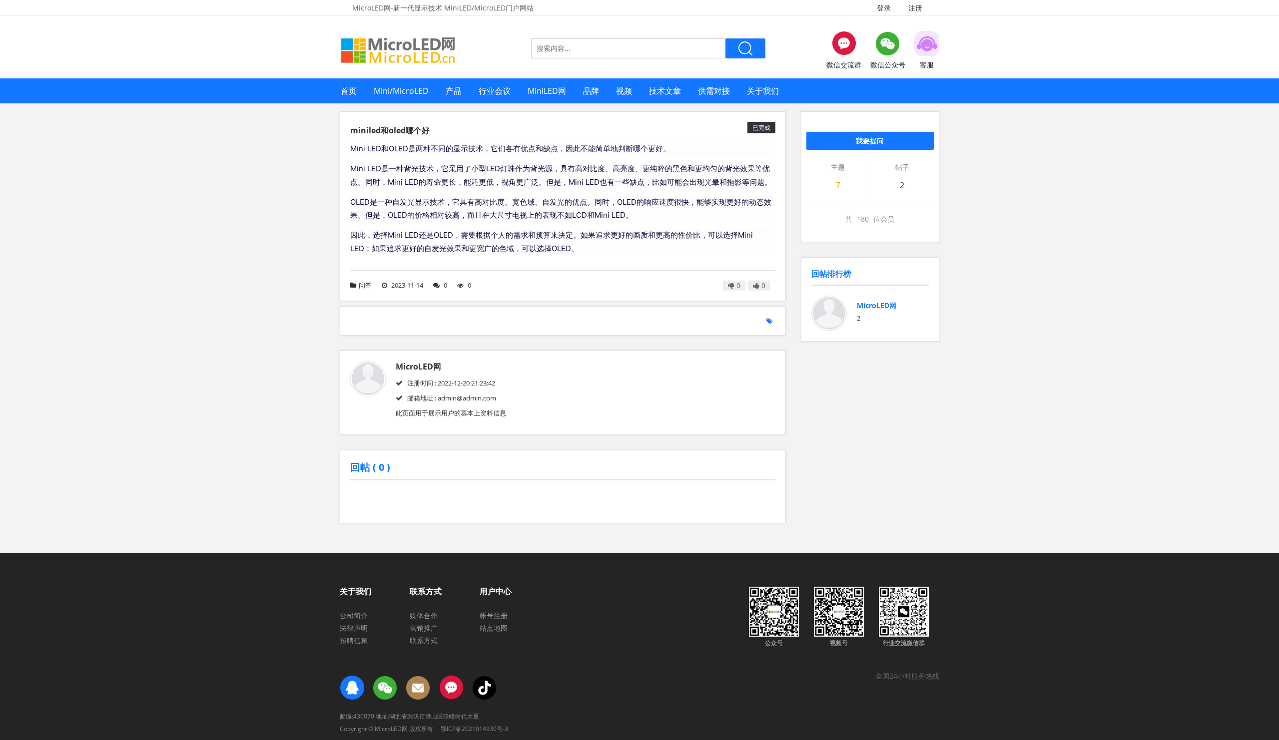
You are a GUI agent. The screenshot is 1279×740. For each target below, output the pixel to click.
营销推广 (424, 628)
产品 (454, 90)
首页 (349, 90)
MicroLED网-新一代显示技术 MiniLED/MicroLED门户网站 (443, 7)
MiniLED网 (547, 90)
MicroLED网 (876, 305)
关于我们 (763, 90)
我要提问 (870, 140)
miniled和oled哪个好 (390, 130)
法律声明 (354, 628)
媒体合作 (424, 615)
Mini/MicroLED (401, 90)
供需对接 (714, 90)
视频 (624, 90)
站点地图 (494, 628)
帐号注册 (494, 615)
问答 (365, 285)
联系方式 (424, 640)
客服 (927, 64)
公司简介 (354, 615)
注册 (915, 7)
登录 (884, 7)
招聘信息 (354, 640)
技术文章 (665, 90)
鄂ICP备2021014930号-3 (474, 729)
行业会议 (495, 90)
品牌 (591, 90)
